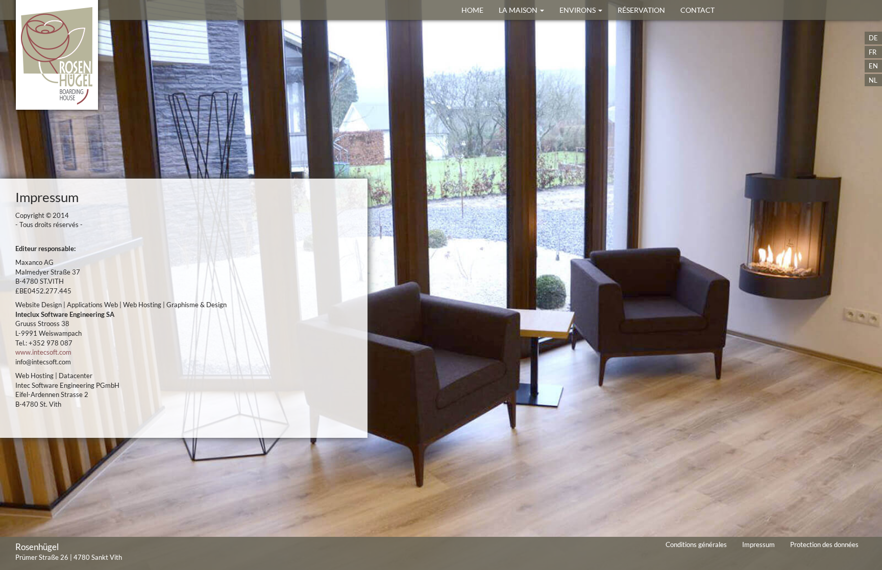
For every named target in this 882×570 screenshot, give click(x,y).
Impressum (758, 544)
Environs (578, 10)
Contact (697, 10)
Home (472, 10)
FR (872, 52)
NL (873, 80)
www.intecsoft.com (43, 352)
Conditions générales (696, 544)
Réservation (641, 10)
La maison (519, 10)
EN (873, 66)
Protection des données (824, 544)
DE (873, 38)
